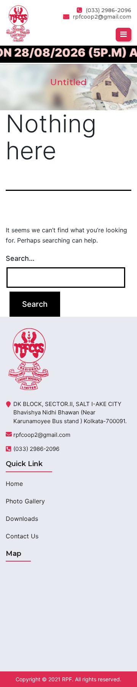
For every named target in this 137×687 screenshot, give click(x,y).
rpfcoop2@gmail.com (102, 16)
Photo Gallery (25, 501)
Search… (20, 258)
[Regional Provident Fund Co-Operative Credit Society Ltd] (18, 23)
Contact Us (22, 536)
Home (14, 483)
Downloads (22, 518)
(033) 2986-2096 (36, 448)
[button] (123, 34)
